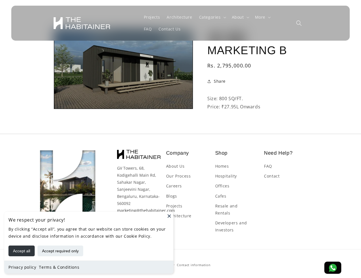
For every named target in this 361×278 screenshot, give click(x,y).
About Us (175, 166)
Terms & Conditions (59, 267)
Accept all (21, 251)
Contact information (193, 264)
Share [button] (220, 81)
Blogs (171, 196)
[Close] (169, 216)
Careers (174, 186)
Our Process (178, 176)
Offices (222, 186)
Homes (222, 166)
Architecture (178, 215)
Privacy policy (22, 267)
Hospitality (226, 176)
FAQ (268, 166)
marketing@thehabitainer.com (146, 210)
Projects (174, 206)
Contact (271, 176)
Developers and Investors (231, 226)
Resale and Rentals (226, 209)
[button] (212, 17)
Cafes (220, 196)
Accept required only (60, 251)
